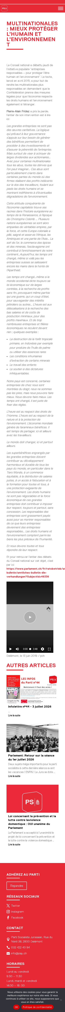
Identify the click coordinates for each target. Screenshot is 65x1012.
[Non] (60, 1000)
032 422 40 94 (18, 947)
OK (16, 1007)
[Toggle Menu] (60, 8)
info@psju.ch (16, 953)
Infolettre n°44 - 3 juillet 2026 (29, 706)
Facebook (14, 917)
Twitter (13, 905)
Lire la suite (14, 715)
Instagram (15, 911)
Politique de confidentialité (37, 1007)
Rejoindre (16, 886)
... (9, 711)
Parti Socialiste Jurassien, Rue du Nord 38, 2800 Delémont (29, 939)
